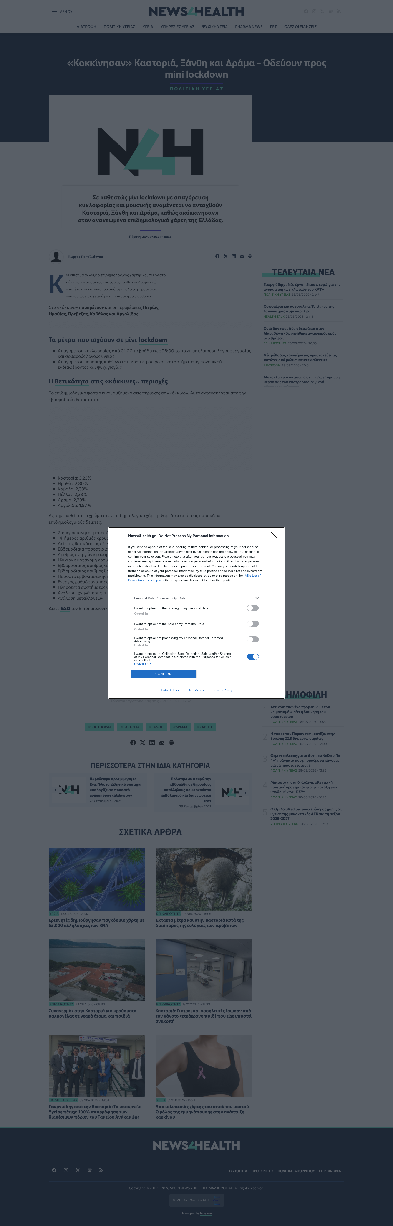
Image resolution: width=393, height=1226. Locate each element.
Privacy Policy (222, 690)
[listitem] (196, 598)
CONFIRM (163, 674)
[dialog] (196, 613)
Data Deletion (171, 690)
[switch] (253, 608)
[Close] (275, 536)
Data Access (196, 690)
